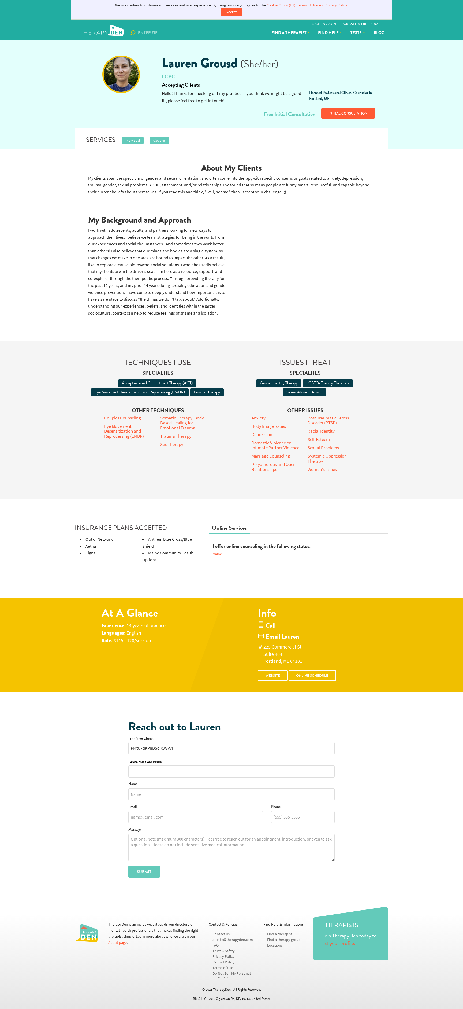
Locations (275, 945)
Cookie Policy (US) (281, 5)
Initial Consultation (347, 113)
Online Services (229, 528)
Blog (379, 33)
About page (117, 942)
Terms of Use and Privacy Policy (322, 5)
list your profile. (339, 943)
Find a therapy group (284, 939)
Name (132, 784)
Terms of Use (222, 967)
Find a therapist (289, 33)
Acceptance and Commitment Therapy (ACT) (157, 383)
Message (134, 829)
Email (132, 807)
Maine (217, 554)
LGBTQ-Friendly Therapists (328, 383)
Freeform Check (141, 738)
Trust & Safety (223, 950)
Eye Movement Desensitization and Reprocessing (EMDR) (140, 392)
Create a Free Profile (363, 24)
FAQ (215, 945)
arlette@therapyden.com (232, 939)
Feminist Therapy (207, 392)
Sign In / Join (324, 24)
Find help (328, 33)
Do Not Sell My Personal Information (231, 975)
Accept (231, 12)
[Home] (102, 32)
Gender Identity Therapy (279, 383)
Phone (276, 807)
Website (273, 675)
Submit (144, 872)
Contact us (221, 934)
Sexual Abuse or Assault (304, 392)
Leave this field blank (145, 762)
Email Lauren (281, 636)
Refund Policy (223, 962)
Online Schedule (312, 675)
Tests (356, 33)
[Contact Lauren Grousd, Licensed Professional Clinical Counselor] (121, 74)
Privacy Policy (223, 956)
